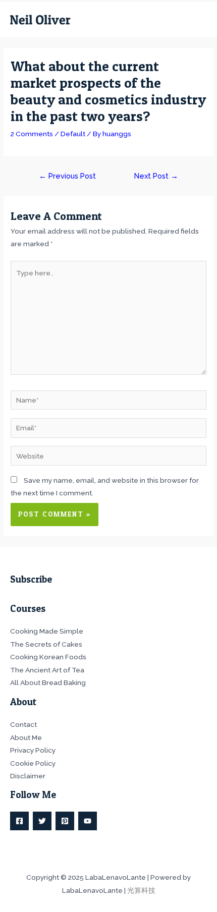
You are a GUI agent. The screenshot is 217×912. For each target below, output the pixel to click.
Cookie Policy (33, 763)
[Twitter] (42, 821)
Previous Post (67, 176)
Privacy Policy (33, 750)
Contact (23, 724)
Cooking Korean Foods (48, 657)
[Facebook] (19, 821)
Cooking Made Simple (46, 631)
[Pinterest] (65, 821)
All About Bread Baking (48, 682)
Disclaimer (27, 776)
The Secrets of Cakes (46, 644)
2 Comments (32, 134)
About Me (26, 737)
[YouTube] (87, 821)
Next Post (156, 176)
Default (73, 134)
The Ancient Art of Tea (47, 670)
